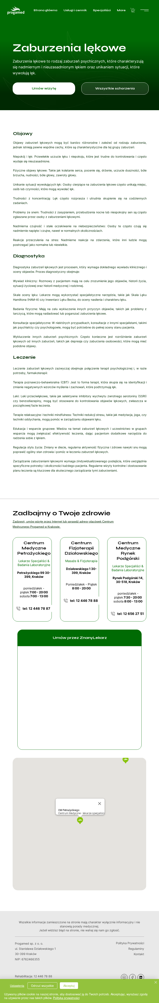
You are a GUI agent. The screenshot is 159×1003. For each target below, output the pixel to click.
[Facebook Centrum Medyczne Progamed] (132, 977)
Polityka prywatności (66, 998)
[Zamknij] (155, 982)
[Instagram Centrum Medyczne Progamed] (124, 977)
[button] (133, 10)
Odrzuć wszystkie (42, 986)
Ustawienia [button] (17, 986)
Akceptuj (69, 986)
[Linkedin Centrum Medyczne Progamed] (140, 977)
